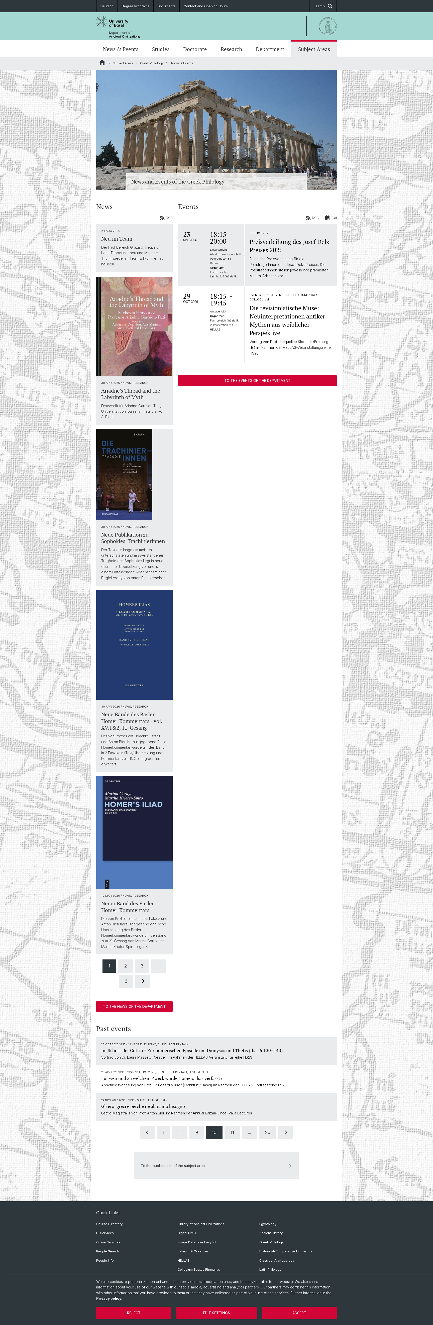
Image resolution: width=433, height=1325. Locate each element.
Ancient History (271, 1233)
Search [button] (319, 6)
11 (232, 1132)
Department (270, 49)
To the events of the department (257, 380)
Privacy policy (108, 1298)
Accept (299, 1313)
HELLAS (183, 1260)
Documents (166, 6)
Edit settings (216, 1313)
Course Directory (109, 1224)
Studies (160, 49)
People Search (107, 1251)
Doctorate (195, 49)
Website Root (102, 62)
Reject (134, 1313)
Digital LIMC (187, 1233)
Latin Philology (270, 1269)
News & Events (120, 49)
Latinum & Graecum (193, 1251)
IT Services (105, 1233)
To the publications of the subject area (173, 1166)
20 (267, 1132)
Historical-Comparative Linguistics (285, 1251)
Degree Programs (135, 6)
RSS (169, 218)
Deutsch (107, 6)
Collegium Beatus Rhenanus (199, 1269)
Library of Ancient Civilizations (201, 1224)
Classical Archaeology (276, 1260)
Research (231, 49)
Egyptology (267, 1224)
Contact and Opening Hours (206, 6)
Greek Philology (152, 63)
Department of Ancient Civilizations (125, 34)
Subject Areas (314, 49)
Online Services (108, 1242)
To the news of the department (134, 1006)
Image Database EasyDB (197, 1242)
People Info (105, 1260)
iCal (334, 218)
